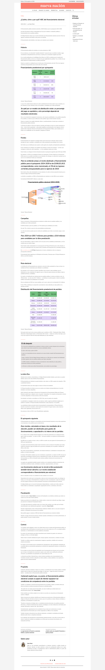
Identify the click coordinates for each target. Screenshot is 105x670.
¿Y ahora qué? (76, 33)
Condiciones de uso (60, 663)
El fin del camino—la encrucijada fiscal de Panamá (77, 30)
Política (22, 16)
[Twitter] (52, 660)
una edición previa (26, 250)
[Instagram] (50, 660)
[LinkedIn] (54, 660)
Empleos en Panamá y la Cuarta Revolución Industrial (78, 25)
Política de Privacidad (47, 663)
